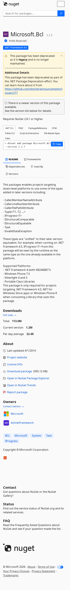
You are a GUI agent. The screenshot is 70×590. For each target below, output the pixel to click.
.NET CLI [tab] (9, 128)
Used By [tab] (38, 166)
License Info (15, 364)
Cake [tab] (7, 138)
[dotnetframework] (6, 423)
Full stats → (9, 315)
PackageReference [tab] (37, 128)
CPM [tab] (54, 128)
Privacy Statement (43, 571)
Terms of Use (46, 567)
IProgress (11, 441)
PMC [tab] (21, 128)
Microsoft (17, 414)
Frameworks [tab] (34, 159)
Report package (17, 392)
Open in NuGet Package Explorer (28, 378)
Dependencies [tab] (16, 166)
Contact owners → (13, 406)
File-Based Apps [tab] (52, 133)
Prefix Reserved (18, 40)
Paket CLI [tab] (10, 133)
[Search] (61, 13)
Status (8, 504)
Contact (9, 487)
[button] (34, 60)
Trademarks (11, 575)
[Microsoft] (6, 414)
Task (49, 435)
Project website (17, 357)
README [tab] (13, 159)
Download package (19, 371)
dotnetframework (22, 423)
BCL (7, 435)
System (36, 435)
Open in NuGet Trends (21, 385)
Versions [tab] (13, 173)
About (31, 567)
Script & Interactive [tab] (29, 133)
